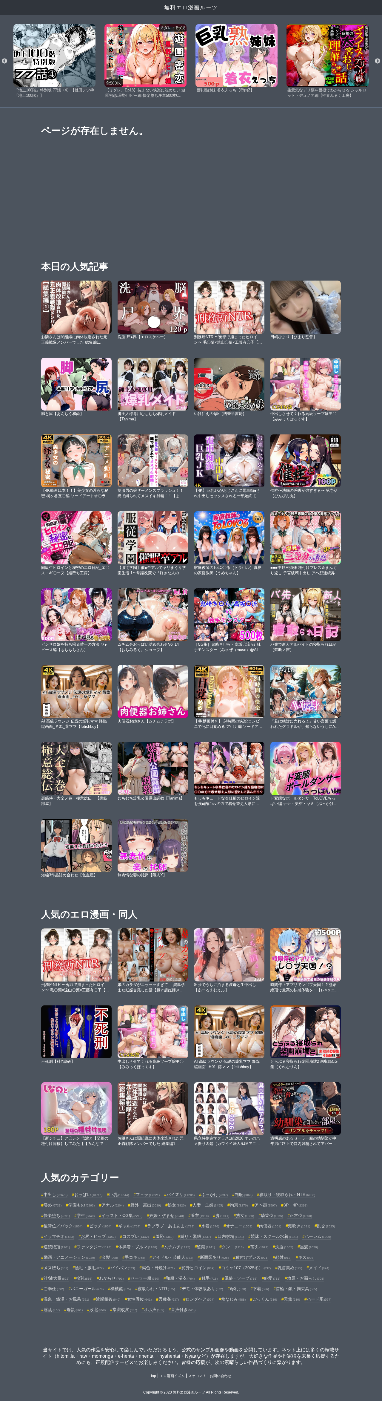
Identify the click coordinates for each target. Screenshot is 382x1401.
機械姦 (120, 1288)
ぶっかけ (214, 1194)
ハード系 (319, 1299)
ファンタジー (94, 1246)
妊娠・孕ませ (166, 1215)
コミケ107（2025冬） (246, 1267)
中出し (55, 1194)
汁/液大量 (56, 1278)
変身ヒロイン (197, 1267)
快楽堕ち (57, 1215)
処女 (177, 1205)
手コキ (135, 1257)
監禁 (206, 1246)
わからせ (111, 1278)
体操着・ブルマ (137, 1246)
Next (378, 61)
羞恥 (164, 1236)
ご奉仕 (54, 1288)
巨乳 (119, 1194)
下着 (261, 1288)
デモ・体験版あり (202, 1288)
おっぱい (88, 1194)
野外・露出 (145, 1205)
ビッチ (100, 1226)
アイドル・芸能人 (172, 1257)
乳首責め (290, 1267)
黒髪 (309, 1246)
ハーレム (318, 1236)
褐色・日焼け (158, 1267)
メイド (319, 1267)
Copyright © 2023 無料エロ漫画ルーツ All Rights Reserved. (191, 1392)
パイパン (122, 1267)
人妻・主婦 (207, 1205)
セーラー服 (144, 1278)
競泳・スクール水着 (274, 1236)
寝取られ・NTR (156, 1288)
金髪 (110, 1257)
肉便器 (270, 1226)
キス (306, 1257)
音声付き (183, 1309)
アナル (112, 1205)
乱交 (326, 1226)
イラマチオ (59, 1236)
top (153, 1376)
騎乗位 (272, 1215)
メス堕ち (56, 1267)
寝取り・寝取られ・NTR (287, 1194)
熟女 (245, 1215)
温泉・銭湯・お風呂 (66, 1299)
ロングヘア (200, 1299)
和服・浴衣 (180, 1278)
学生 (86, 1215)
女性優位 (139, 1299)
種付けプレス (251, 1257)
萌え (259, 1246)
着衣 (200, 1215)
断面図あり (214, 1257)
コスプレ (135, 1236)
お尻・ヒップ (98, 1236)
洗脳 (284, 1246)
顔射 (283, 1257)
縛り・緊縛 (195, 1236)
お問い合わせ (220, 1376)
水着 (210, 1226)
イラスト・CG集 (121, 1215)
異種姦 (168, 1299)
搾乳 (84, 1278)
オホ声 (154, 1309)
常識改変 (125, 1309)
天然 (292, 1299)
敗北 (98, 1309)
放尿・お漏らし (305, 1278)
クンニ (233, 1246)
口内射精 (231, 1236)
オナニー (239, 1226)
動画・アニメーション (69, 1257)
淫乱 (52, 1309)
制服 (243, 1194)
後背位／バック (63, 1226)
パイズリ (181, 1194)
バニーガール (87, 1288)
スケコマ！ (197, 1376)
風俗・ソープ (240, 1278)
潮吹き (299, 1226)
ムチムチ (177, 1246)
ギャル (129, 1226)
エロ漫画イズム (172, 1376)
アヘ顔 (266, 1205)
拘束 (239, 1205)
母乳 (238, 1288)
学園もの (81, 1205)
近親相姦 (108, 1299)
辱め (52, 1205)
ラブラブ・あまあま (170, 1226)
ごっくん (264, 1299)
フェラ (148, 1194)
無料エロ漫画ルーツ (191, 7)
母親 (75, 1309)
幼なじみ (233, 1299)
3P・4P (295, 1205)
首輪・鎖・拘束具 (296, 1288)
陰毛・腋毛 (89, 1267)
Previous (4, 61)
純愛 (272, 1278)
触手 (209, 1278)
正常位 (301, 1215)
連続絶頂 (57, 1246)
